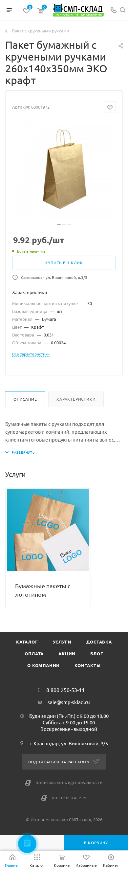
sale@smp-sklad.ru (69, 702)
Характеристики (76, 399)
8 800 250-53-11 (65, 689)
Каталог (27, 641)
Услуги (62, 641)
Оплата (34, 653)
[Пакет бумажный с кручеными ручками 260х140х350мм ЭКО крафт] (64, 170)
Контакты (87, 665)
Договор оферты (69, 797)
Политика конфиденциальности (69, 782)
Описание (25, 399)
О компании (43, 665)
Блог (96, 653)
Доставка (99, 641)
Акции (66, 653)
